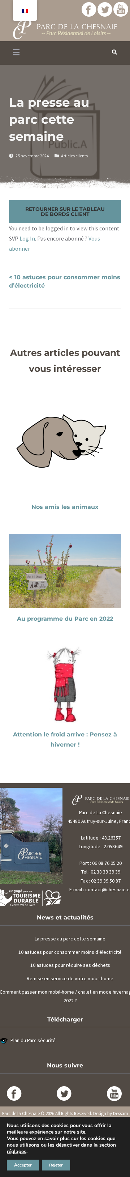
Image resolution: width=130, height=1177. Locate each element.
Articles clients (74, 155)
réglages (16, 1151)
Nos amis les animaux (65, 506)
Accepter (23, 1165)
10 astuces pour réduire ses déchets (70, 965)
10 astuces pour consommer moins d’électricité (70, 952)
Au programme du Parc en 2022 (65, 618)
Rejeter (56, 1165)
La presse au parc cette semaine (70, 938)
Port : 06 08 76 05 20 (100, 863)
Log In (27, 238)
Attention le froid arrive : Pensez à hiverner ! (65, 739)
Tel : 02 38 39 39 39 (100, 871)
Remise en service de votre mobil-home (70, 978)
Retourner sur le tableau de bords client (65, 211)
